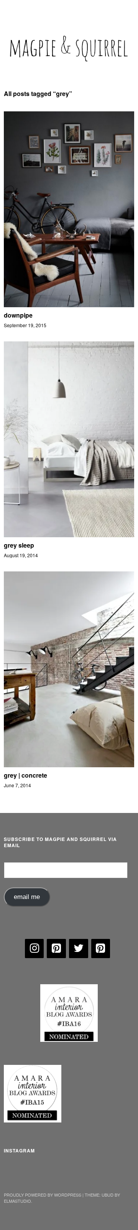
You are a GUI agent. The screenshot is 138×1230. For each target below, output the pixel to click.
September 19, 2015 (25, 325)
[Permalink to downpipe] (69, 304)
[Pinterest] (56, 948)
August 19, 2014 (21, 555)
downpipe (18, 315)
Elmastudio (17, 1201)
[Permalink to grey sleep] (69, 534)
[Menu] (13, 9)
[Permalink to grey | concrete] (69, 764)
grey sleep (19, 545)
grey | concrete (25, 775)
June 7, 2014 (17, 785)
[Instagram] (34, 948)
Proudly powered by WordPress (42, 1195)
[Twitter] (78, 948)
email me (27, 897)
